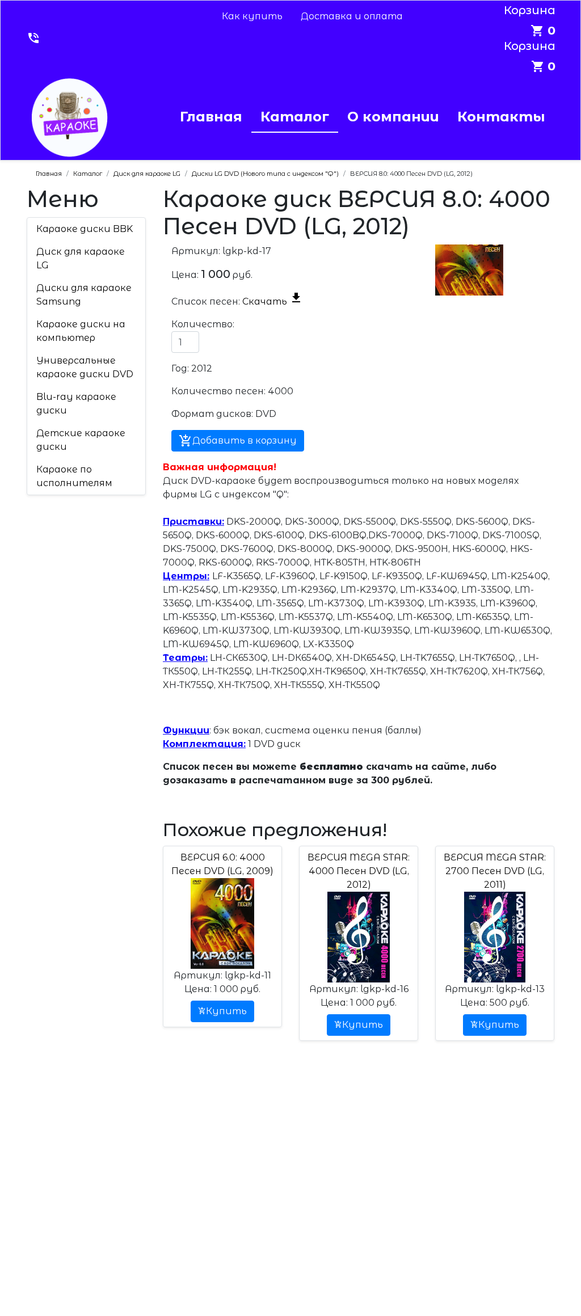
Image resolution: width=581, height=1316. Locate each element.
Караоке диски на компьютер (80, 331)
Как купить (252, 16)
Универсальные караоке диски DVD (84, 367)
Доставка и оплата (352, 16)
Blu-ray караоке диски (76, 403)
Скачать (272, 301)
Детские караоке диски (80, 440)
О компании (393, 116)
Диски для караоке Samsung (84, 294)
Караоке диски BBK (84, 228)
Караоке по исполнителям (74, 476)
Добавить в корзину (238, 441)
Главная (211, 116)
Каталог (294, 116)
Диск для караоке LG (80, 258)
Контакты (501, 116)
